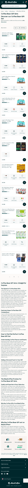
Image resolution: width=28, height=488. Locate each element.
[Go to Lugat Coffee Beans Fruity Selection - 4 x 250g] (14, 129)
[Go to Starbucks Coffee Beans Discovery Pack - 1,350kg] (14, 41)
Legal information (5, 467)
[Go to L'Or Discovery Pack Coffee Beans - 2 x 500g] (14, 151)
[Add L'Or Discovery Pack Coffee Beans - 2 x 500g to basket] (24, 159)
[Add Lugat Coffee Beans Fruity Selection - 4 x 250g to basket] (24, 138)
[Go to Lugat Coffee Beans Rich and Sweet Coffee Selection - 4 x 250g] (14, 107)
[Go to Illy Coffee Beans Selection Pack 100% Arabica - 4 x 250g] (14, 196)
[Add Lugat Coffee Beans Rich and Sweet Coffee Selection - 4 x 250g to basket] (24, 115)
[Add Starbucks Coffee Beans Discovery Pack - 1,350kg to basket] (24, 49)
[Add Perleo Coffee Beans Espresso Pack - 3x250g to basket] (24, 71)
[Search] (2, 6)
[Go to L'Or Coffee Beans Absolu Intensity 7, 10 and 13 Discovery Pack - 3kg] (14, 174)
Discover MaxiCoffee (6, 460)
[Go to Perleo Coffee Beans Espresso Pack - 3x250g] (14, 63)
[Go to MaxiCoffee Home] (11, 2)
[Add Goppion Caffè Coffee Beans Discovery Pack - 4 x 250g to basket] (24, 271)
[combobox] (14, 6)
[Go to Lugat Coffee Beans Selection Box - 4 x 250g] (14, 85)
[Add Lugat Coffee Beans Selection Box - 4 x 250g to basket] (24, 93)
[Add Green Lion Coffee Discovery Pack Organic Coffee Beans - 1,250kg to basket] (24, 226)
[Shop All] (2, 2)
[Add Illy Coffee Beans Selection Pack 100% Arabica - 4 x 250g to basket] (24, 204)
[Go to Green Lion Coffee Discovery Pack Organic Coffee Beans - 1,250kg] (14, 218)
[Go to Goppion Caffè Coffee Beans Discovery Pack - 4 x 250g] (14, 263)
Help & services (4, 464)
